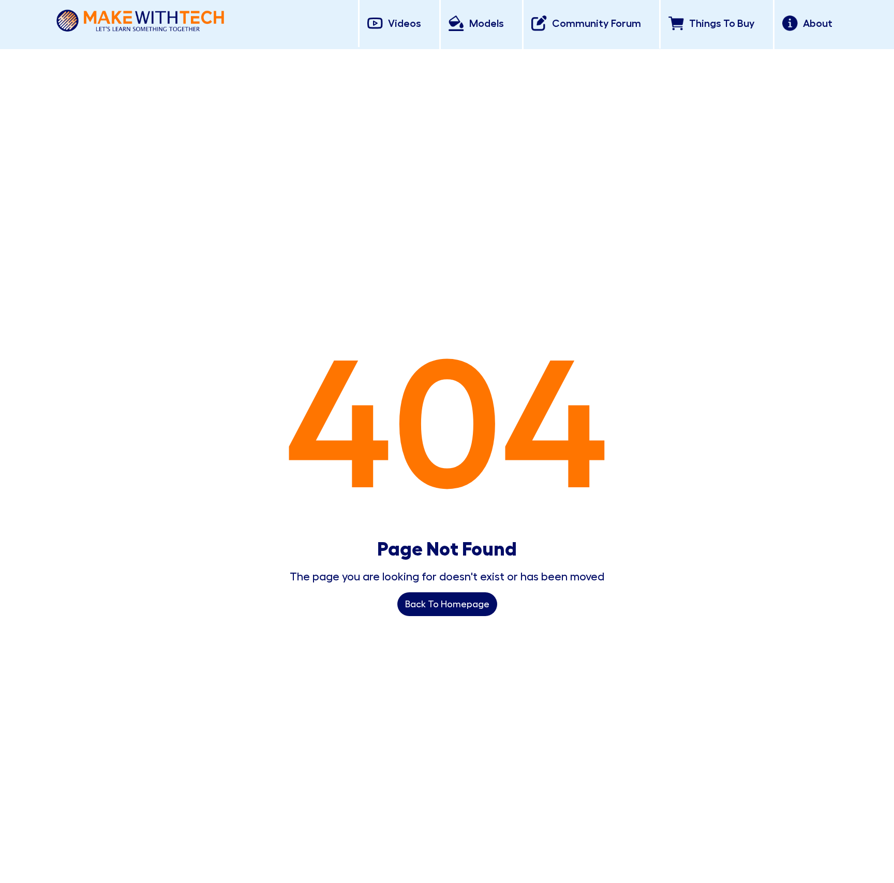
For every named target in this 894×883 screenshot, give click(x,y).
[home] (140, 19)
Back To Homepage (447, 604)
